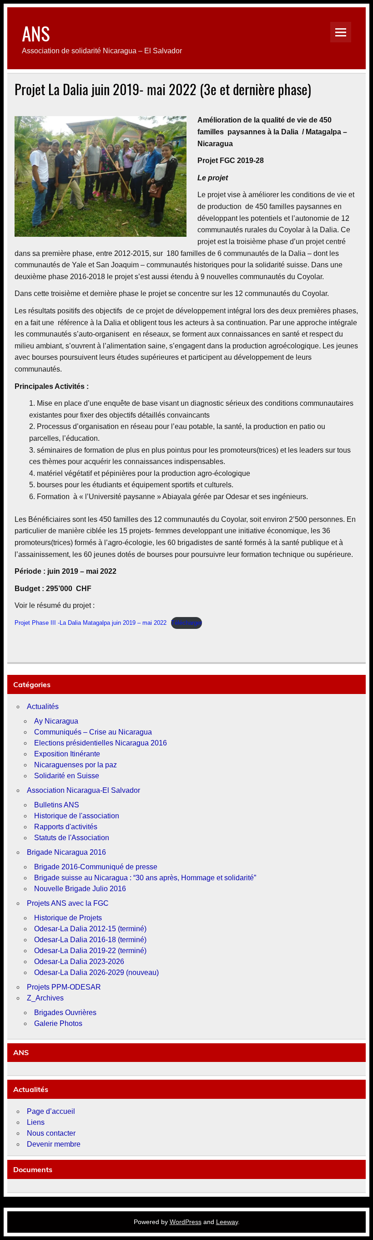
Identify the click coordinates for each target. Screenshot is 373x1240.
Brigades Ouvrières (65, 1012)
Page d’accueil (51, 1111)
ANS (36, 33)
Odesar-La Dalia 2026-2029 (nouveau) (96, 972)
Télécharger (186, 622)
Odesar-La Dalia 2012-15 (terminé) (90, 929)
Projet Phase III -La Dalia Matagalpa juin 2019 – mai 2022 (90, 622)
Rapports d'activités (65, 827)
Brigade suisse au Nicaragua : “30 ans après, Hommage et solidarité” (145, 878)
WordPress (186, 1221)
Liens (36, 1122)
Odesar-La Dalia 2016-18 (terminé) (90, 940)
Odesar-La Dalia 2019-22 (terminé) (90, 950)
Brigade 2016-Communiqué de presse (95, 867)
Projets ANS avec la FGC (68, 903)
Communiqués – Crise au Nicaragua (93, 732)
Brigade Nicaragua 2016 (66, 852)
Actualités (43, 706)
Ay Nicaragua (56, 721)
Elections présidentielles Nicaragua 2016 (100, 743)
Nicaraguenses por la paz (75, 765)
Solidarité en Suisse (66, 776)
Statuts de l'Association (71, 838)
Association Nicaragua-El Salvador (83, 790)
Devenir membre (54, 1144)
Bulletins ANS (56, 805)
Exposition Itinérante (67, 754)
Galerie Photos (58, 1023)
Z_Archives (45, 998)
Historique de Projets (68, 918)
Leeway (227, 1221)
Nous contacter (51, 1133)
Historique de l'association (76, 816)
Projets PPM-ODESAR (64, 987)
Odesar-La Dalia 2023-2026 (79, 961)
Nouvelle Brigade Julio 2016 (80, 889)
